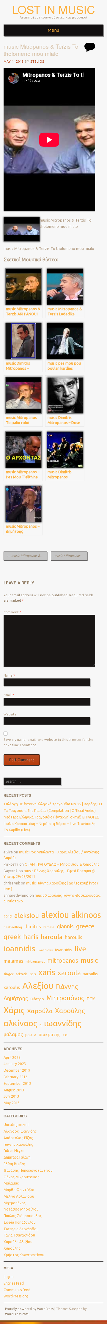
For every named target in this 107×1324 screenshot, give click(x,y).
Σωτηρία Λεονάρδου (21, 1229)
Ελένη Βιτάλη (14, 1164)
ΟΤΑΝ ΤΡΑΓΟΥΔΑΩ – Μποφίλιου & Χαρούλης (62, 864)
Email (9, 695)
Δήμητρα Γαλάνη (17, 1157)
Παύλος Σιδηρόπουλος (23, 1216)
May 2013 (12, 1103)
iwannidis (63, 949)
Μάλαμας (11, 1183)
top (33, 974)
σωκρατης (49, 1034)
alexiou (55, 914)
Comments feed (17, 1290)
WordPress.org (16, 1296)
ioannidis (19, 948)
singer (8, 974)
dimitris (32, 926)
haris (30, 936)
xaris (46, 972)
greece (85, 926)
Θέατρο (37, 999)
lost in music (53, 9)
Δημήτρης (16, 998)
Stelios (37, 61)
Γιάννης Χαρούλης (18, 1144)
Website (10, 714)
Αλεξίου (38, 986)
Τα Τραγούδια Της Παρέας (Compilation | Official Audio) (50, 810)
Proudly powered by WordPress (29, 1309)
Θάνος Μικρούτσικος (21, 1177)
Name (9, 675)
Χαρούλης (70, 1010)
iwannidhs (45, 950)
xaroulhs (90, 974)
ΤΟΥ (90, 998)
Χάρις (14, 1010)
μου (28, 1035)
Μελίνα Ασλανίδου (19, 1196)
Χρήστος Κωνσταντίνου (24, 1255)
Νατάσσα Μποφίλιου (21, 1209)
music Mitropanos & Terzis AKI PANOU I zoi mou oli (27, 555)
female (48, 927)
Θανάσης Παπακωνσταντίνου (28, 1170)
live (80, 949)
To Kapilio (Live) (17, 830)
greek (12, 936)
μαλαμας (13, 1034)
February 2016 (16, 1077)
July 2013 (11, 1096)
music (89, 960)
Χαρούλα (40, 1010)
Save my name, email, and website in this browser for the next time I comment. (48, 742)
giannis (65, 926)
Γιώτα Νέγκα (14, 1151)
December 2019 (17, 1070)
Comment (12, 612)
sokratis (21, 974)
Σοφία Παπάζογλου (20, 1222)
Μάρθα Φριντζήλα (19, 1190)
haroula (51, 936)
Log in (9, 1277)
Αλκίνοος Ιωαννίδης (20, 1131)
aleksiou (26, 915)
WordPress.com (17, 1314)
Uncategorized (16, 1125)
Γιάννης (67, 986)
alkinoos (86, 914)
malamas (13, 961)
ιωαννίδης (62, 1023)
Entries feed (14, 1283)
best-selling (13, 927)
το (65, 1034)
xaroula (69, 972)
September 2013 (17, 1083)
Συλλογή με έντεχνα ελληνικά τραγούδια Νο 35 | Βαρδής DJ (53, 804)
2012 (8, 916)
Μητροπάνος (65, 998)
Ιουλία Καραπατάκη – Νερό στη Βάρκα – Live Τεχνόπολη (49, 824)
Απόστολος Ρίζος (18, 1138)
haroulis (73, 937)
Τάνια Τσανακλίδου (19, 1235)
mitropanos (62, 960)
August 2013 (14, 1090)
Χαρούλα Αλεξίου (18, 1242)
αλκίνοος (20, 1023)
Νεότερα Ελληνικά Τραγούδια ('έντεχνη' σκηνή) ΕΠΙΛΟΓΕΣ (51, 817)
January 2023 (15, 1064)
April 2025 (12, 1057)
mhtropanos (35, 961)
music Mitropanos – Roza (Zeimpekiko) (70, 555)
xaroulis (12, 987)
